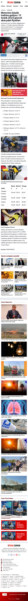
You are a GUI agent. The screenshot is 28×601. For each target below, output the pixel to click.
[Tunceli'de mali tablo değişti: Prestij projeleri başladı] (21, 275)
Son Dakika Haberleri (8, 569)
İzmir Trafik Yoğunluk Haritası (9, 564)
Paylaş (4, 55)
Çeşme (21, 579)
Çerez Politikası (6, 574)
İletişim (11, 576)
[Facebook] (9, 555)
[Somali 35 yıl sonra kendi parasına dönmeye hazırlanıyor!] (7, 288)
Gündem (15, 6)
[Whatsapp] (19, 555)
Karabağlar (4, 582)
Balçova (17, 577)
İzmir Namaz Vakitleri (7, 562)
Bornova (11, 579)
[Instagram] (14, 555)
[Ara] (26, 2)
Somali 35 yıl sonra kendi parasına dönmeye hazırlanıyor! (7, 294)
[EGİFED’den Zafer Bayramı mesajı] (21, 261)
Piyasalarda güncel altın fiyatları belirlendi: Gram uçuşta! (7, 281)
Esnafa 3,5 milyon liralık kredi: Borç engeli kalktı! (7, 267)
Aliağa (11, 577)
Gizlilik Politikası (15, 574)
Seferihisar (18, 585)
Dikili (8, 581)
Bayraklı (23, 577)
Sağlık (26, 6)
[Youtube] (16, 555)
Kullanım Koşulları (19, 576)
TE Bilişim (17, 598)
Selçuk (24, 585)
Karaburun (12, 582)
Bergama (4, 579)
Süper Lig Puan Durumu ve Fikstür (10, 565)
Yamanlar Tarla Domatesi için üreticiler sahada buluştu (20, 294)
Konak (11, 584)
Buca (16, 579)
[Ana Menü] (1, 2)
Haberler (3, 10)
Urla (9, 587)
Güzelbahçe (20, 581)
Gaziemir (13, 581)
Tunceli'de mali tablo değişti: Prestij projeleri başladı (21, 281)
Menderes (17, 584)
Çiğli (3, 581)
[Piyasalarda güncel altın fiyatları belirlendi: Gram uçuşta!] (7, 275)
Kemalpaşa (4, 584)
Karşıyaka (19, 582)
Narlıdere (11, 585)
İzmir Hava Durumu (7, 560)
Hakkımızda (5, 576)
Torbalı (4, 587)
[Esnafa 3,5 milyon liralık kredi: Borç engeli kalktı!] (7, 261)
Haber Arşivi (6, 570)
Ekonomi (9, 6)
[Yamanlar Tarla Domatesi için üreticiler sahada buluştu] (21, 288)
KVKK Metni (5, 577)
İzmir (21, 6)
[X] (11, 555)
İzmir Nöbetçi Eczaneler (8, 559)
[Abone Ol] (26, 55)
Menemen (4, 585)
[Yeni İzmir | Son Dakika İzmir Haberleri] (14, 2)
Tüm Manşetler (6, 567)
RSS (5, 594)
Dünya (3, 6)
